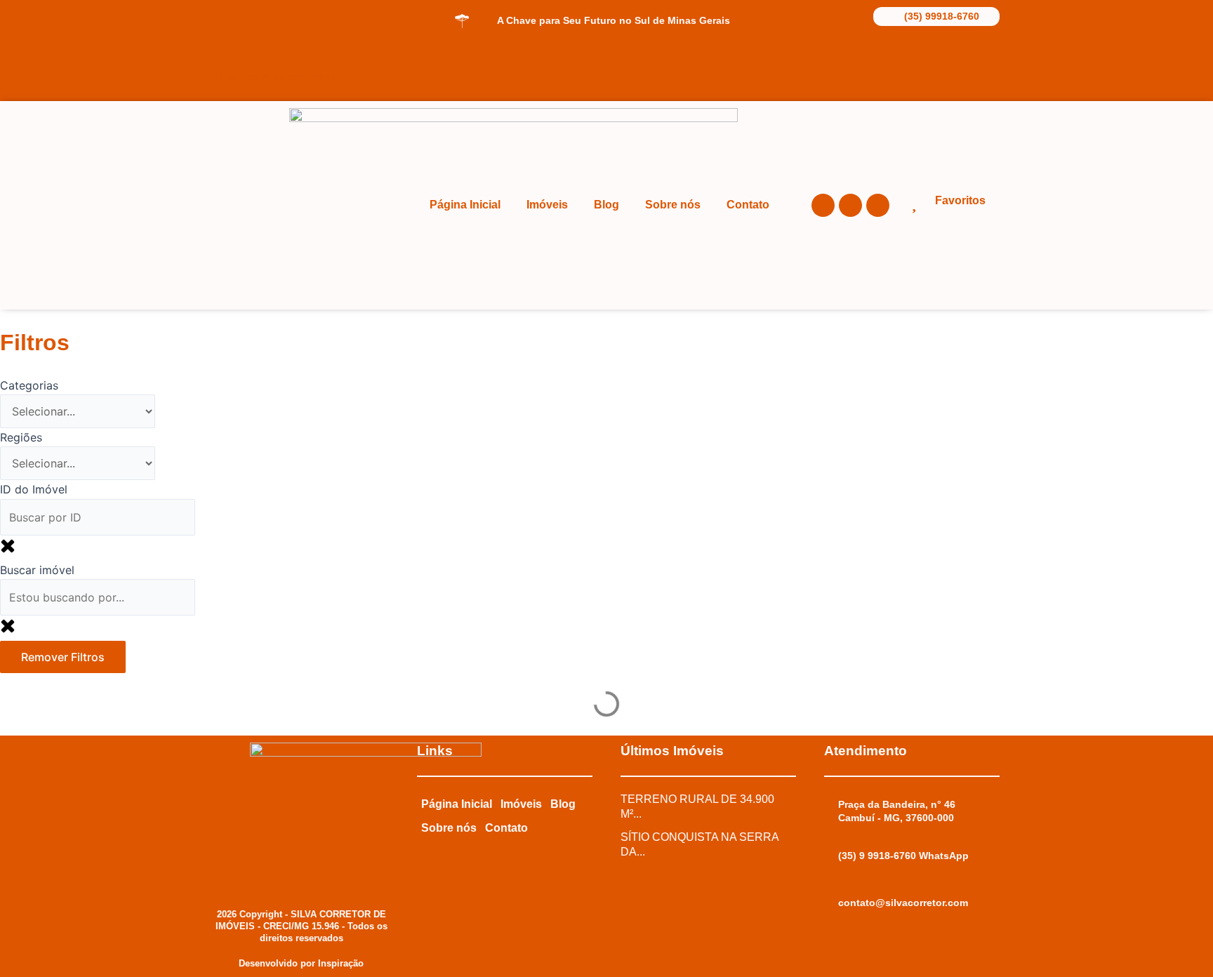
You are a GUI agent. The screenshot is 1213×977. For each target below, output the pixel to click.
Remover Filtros (63, 657)
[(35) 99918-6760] (883, 15)
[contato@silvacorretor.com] (831, 903)
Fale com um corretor (277, 78)
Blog (606, 205)
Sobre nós (673, 205)
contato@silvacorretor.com (903, 902)
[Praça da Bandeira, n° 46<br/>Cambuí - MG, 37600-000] (831, 805)
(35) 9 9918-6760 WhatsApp (903, 855)
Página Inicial (465, 205)
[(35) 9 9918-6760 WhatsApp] (831, 856)
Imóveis (547, 205)
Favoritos (960, 200)
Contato (748, 205)
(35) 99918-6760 (941, 16)
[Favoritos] (913, 202)
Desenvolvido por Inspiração (301, 963)
